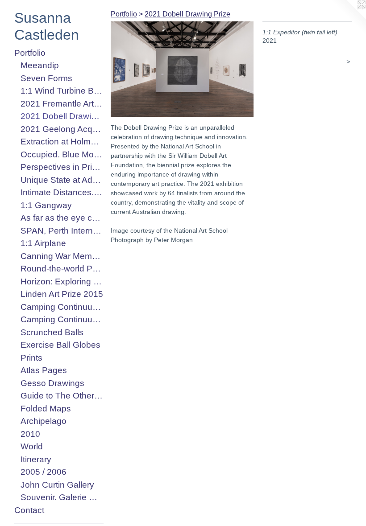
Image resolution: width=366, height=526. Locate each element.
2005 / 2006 (44, 472)
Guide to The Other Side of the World (62, 395)
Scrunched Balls (52, 332)
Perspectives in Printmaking (62, 167)
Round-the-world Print (62, 268)
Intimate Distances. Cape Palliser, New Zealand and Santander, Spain (62, 192)
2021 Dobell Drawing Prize (62, 116)
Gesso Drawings (52, 383)
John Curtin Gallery (57, 484)
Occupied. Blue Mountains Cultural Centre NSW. (62, 154)
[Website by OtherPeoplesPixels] (348, 18)
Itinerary (36, 459)
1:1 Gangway (46, 205)
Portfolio (30, 53)
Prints (31, 357)
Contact (29, 510)
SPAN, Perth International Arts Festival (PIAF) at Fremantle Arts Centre (62, 230)
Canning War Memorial (62, 256)
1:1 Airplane (43, 243)
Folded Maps (46, 408)
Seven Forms (46, 78)
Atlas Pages (44, 370)
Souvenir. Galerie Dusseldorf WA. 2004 (62, 497)
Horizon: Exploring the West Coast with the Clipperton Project (62, 281)
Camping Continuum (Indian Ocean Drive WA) (62, 307)
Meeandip (40, 65)
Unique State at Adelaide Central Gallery (62, 180)
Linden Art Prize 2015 (62, 294)
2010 (30, 434)
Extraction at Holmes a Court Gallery (62, 141)
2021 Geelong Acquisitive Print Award (62, 129)
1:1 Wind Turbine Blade (62, 90)
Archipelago (44, 421)
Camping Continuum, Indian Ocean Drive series (62, 319)
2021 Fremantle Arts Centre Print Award (62, 103)
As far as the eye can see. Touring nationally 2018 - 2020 (62, 217)
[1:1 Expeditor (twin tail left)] (182, 69)
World (32, 446)
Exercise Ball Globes (60, 344)
